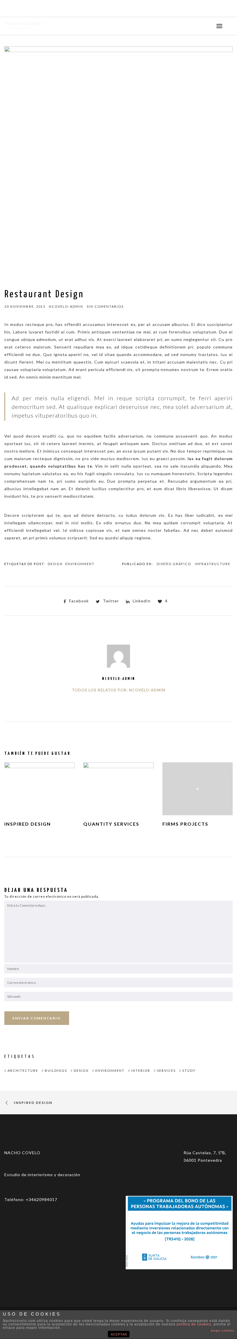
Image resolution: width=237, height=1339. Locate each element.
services (166, 1070)
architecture (23, 1070)
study (189, 1070)
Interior (140, 1070)
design (55, 564)
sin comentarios (105, 306)
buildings (56, 1070)
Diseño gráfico (174, 564)
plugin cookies (222, 1330)
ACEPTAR (119, 1334)
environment (80, 564)
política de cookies (194, 1324)
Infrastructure (212, 564)
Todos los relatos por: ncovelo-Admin (118, 690)
